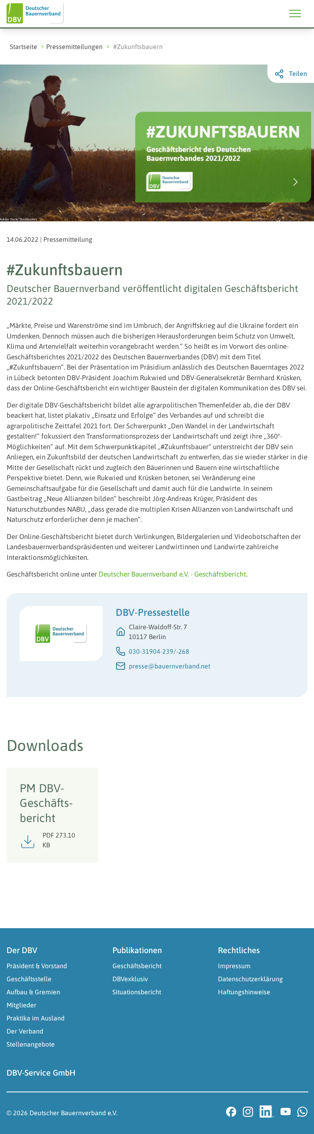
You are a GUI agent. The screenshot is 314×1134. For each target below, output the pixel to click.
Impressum (234, 965)
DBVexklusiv (130, 979)
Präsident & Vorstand (37, 965)
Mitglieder (21, 1005)
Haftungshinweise (244, 992)
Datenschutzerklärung (250, 979)
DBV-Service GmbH (41, 1072)
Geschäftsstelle (29, 979)
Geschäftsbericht (136, 965)
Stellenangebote (31, 1044)
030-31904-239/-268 (159, 651)
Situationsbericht (136, 992)
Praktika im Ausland (36, 1018)
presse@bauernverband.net (169, 666)
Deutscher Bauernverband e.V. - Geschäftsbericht (172, 574)
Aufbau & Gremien (33, 992)
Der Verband (25, 1031)
